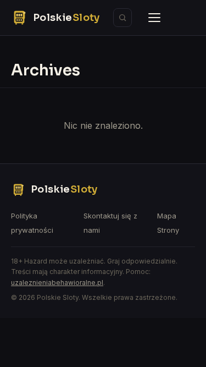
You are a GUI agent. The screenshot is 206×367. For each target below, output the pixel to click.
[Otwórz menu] (154, 17)
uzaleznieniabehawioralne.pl (57, 282)
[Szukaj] (122, 17)
